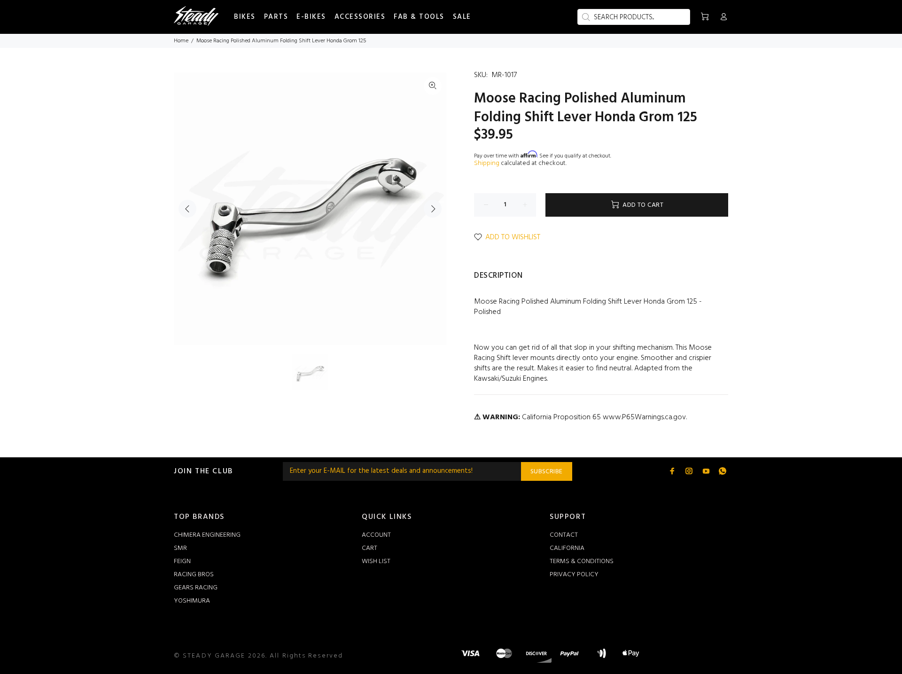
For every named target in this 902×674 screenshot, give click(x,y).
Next (433, 209)
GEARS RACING (196, 587)
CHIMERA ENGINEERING (207, 535)
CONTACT (564, 535)
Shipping (486, 163)
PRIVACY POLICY (574, 574)
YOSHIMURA (192, 601)
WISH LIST (376, 561)
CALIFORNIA (567, 548)
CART (369, 548)
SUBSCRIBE (546, 471)
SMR (180, 548)
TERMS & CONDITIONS (582, 561)
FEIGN (182, 561)
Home (181, 41)
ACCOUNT (376, 535)
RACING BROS (194, 574)
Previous (187, 209)
